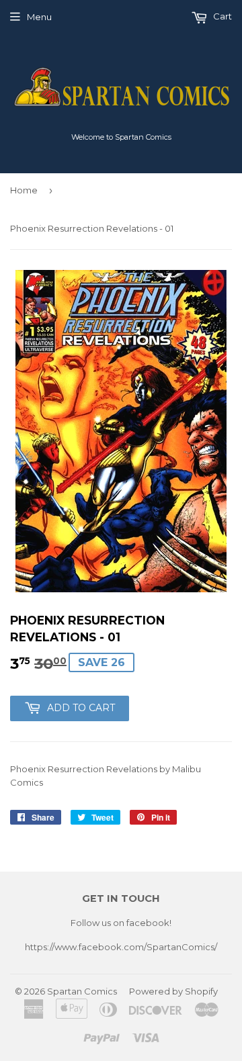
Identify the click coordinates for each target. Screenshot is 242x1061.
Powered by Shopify (173, 991)
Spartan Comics (82, 991)
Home (24, 190)
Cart (221, 16)
